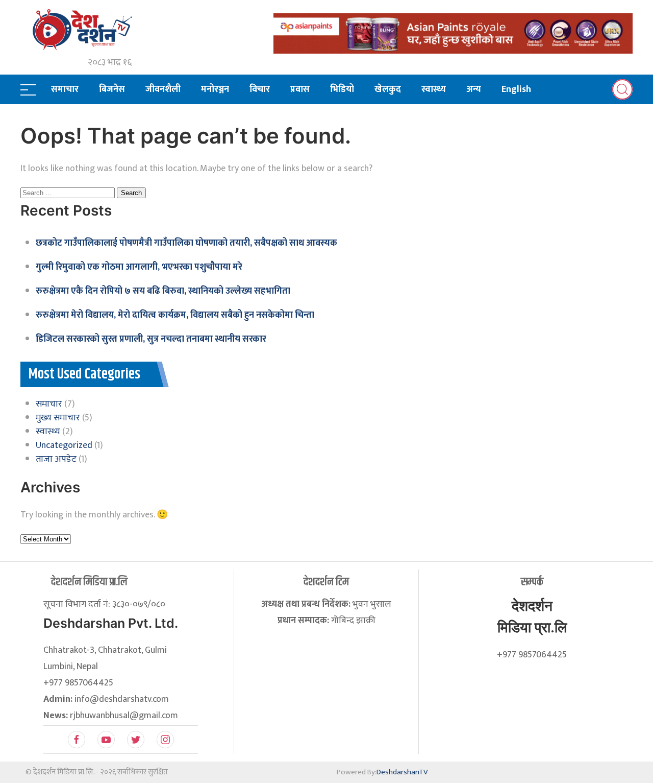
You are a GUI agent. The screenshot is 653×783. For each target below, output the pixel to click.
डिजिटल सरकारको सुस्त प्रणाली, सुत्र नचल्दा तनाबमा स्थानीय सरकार (151, 339)
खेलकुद (387, 89)
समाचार (65, 89)
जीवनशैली (163, 89)
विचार (259, 89)
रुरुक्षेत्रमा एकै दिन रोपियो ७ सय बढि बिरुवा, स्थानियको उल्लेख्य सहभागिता (163, 291)
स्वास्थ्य (433, 89)
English (516, 89)
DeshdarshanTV (402, 772)
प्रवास (300, 89)
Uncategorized (64, 445)
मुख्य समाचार (58, 417)
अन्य (473, 89)
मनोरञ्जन (215, 89)
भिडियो (342, 89)
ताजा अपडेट (56, 459)
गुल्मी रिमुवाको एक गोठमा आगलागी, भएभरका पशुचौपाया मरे (139, 267)
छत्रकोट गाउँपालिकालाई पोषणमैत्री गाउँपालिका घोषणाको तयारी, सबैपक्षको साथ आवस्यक (186, 243)
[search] (622, 89)
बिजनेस (112, 89)
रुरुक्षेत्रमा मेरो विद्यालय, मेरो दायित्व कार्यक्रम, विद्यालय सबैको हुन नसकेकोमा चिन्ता (175, 315)
